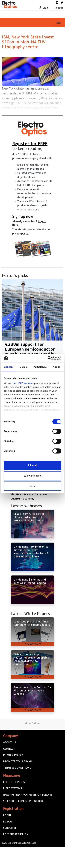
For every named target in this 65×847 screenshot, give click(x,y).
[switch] (56, 431)
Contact (9, 748)
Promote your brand (17, 761)
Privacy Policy (13, 755)
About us (9, 742)
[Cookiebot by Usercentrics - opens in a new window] (47, 358)
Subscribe (10, 828)
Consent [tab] (8, 367)
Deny (32, 486)
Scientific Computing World (23, 801)
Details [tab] (23, 367)
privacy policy (20, 233)
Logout (8, 821)
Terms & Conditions (17, 767)
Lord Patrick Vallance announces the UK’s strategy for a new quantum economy (32, 494)
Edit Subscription (15, 834)
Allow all (32, 465)
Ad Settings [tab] (40, 367)
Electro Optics (14, 782)
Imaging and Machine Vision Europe (27, 794)
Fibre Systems (12, 788)
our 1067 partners (23, 383)
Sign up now (22, 216)
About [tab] (56, 367)
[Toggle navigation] (58, 22)
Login (7, 815)
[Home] (16, 5)
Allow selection (32, 475)
